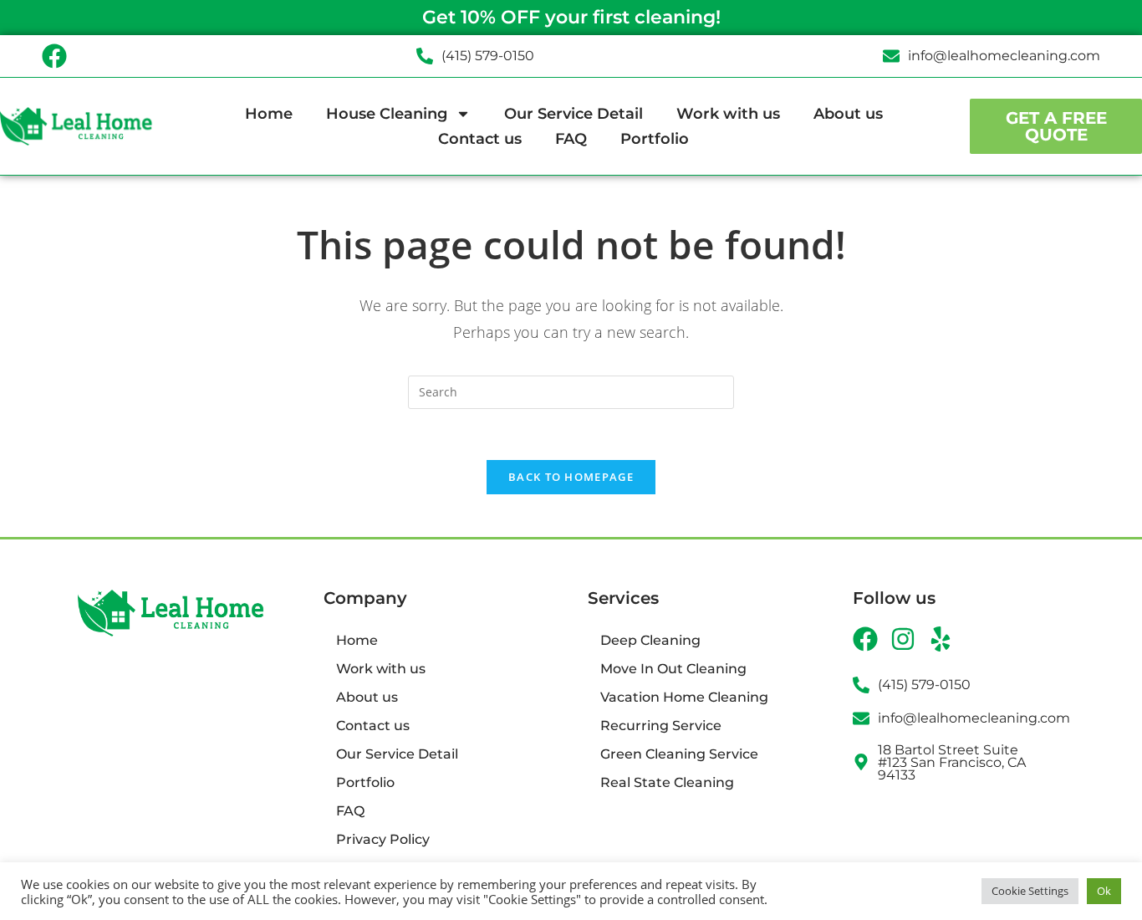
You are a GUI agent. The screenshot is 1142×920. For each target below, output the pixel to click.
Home (269, 114)
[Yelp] (940, 639)
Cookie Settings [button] (1030, 890)
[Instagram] (902, 639)
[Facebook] (54, 56)
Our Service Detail (573, 114)
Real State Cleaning (667, 782)
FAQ (571, 139)
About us (848, 114)
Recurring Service (660, 725)
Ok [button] (1104, 890)
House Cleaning (386, 114)
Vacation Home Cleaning (684, 697)
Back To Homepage (571, 476)
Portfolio (654, 139)
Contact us (480, 139)
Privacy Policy (383, 839)
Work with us (728, 114)
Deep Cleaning (650, 640)
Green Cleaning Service (679, 754)
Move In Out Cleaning (673, 669)
